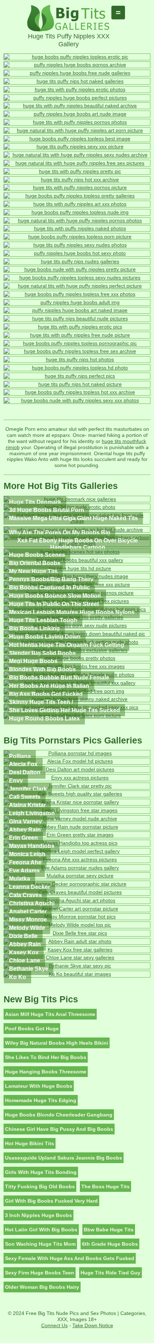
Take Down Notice (92, 1325)
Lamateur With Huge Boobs (38, 1086)
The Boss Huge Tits (105, 1186)
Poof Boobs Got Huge (32, 1028)
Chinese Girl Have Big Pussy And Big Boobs (59, 1129)
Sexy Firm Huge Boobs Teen (39, 1273)
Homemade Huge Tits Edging (40, 1100)
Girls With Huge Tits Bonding (41, 1172)
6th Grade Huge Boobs (110, 1244)
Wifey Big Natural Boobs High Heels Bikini (56, 1043)
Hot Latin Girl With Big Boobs (41, 1229)
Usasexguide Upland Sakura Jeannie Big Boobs (63, 1158)
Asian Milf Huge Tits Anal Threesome (50, 1014)
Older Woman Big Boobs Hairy (42, 1287)
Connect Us (54, 1325)
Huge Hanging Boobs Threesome (45, 1071)
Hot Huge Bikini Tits (29, 1143)
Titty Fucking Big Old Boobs (40, 1186)
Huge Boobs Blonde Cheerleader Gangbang (58, 1115)
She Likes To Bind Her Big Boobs (45, 1057)
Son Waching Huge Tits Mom (40, 1244)
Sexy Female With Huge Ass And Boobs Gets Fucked (69, 1258)
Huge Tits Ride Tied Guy (110, 1273)
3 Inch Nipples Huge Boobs (38, 1215)
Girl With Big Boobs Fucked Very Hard (51, 1201)
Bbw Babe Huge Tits (109, 1229)
